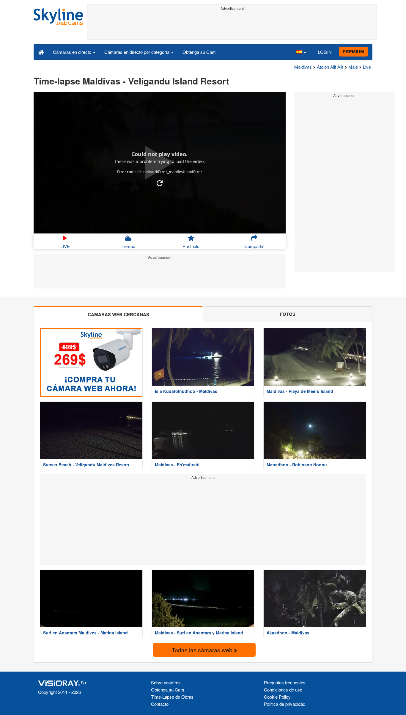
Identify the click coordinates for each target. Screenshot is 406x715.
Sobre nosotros (166, 682)
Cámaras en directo (72, 52)
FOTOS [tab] (287, 314)
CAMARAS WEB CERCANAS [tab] (118, 314)
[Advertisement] (232, 25)
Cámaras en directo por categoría (137, 52)
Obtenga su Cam (199, 52)
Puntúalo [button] (190, 246)
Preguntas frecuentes (285, 682)
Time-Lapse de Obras (172, 697)
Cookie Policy (277, 697)
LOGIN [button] (325, 52)
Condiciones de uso (283, 689)
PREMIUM (353, 51)
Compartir (254, 246)
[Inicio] (41, 51)
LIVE (65, 246)
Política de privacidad (284, 704)
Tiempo (128, 246)
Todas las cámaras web (203, 650)
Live (367, 67)
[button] (301, 51)
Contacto (160, 704)
